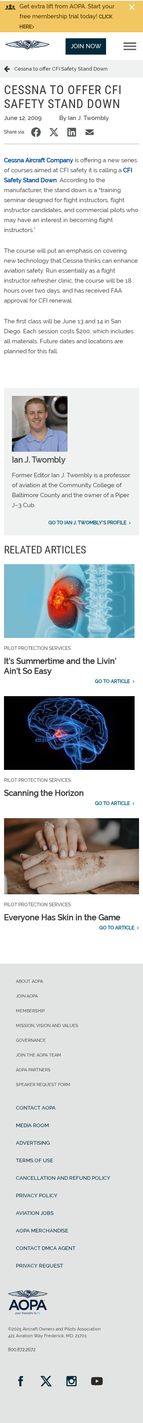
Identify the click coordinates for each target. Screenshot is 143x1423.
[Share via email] (90, 132)
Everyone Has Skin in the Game (62, 917)
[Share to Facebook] (36, 132)
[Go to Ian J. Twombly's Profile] (40, 449)
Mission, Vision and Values (47, 1025)
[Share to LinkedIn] (72, 132)
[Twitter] (46, 1382)
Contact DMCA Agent (45, 1248)
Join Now (86, 46)
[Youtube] (97, 1382)
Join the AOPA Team (38, 1055)
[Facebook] (20, 1382)
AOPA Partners (33, 1070)
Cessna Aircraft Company (38, 160)
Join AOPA (27, 996)
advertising (33, 1143)
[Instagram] (71, 1382)
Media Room (32, 1125)
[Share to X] (54, 132)
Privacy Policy (37, 1196)
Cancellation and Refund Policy (63, 1178)
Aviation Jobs (35, 1213)
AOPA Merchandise (42, 1231)
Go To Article (112, 681)
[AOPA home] (27, 47)
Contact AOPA (36, 1108)
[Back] (9, 68)
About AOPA (29, 981)
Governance (31, 1040)
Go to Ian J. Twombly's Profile (87, 523)
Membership (30, 1011)
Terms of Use (34, 1160)
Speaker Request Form (43, 1084)
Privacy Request (39, 1266)
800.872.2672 (21, 1349)
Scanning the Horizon (44, 793)
